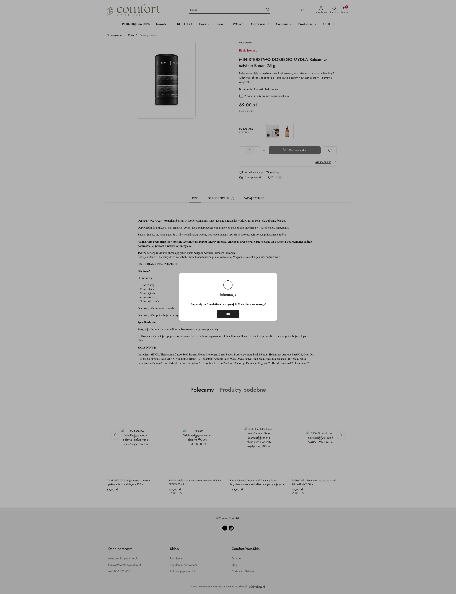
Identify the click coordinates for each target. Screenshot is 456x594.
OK (228, 314)
